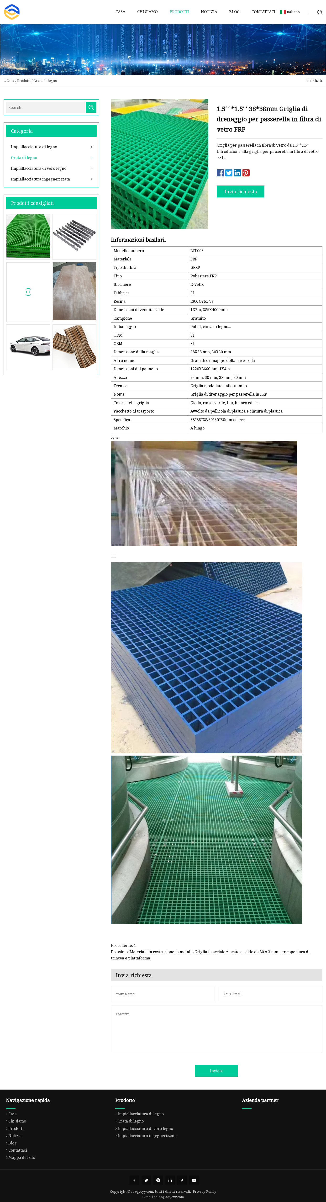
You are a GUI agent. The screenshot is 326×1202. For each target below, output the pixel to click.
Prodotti (179, 11)
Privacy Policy (204, 1191)
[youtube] (194, 1180)
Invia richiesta (240, 191)
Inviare (216, 1070)
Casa (120, 11)
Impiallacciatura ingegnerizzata (40, 179)
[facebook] (134, 1180)
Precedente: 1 (123, 945)
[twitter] (146, 1180)
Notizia (209, 11)
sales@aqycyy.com (169, 1197)
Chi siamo (147, 11)
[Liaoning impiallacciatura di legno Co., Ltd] (12, 12)
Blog (234, 11)
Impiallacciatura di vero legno (38, 168)
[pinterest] (158, 1180)
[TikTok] (182, 1180)
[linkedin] (170, 1180)
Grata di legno (45, 80)
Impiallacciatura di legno (34, 146)
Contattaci (263, 11)
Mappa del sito (21, 1157)
